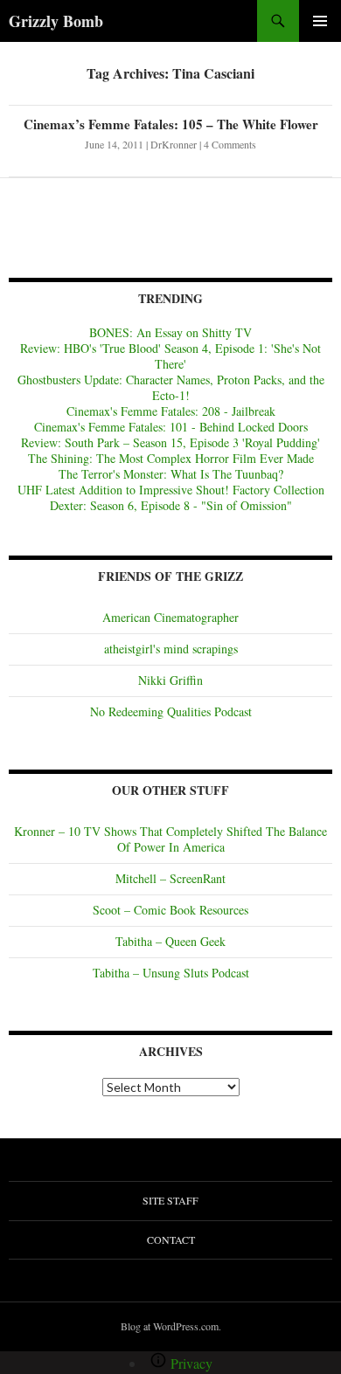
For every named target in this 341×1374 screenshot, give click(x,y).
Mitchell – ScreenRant (170, 878)
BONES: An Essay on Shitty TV (170, 332)
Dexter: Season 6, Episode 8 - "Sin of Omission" (171, 505)
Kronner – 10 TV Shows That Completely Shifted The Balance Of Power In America (170, 839)
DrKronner (173, 144)
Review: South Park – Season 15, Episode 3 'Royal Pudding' (170, 442)
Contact (171, 1239)
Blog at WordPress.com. (171, 1326)
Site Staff (170, 1200)
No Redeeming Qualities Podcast (171, 711)
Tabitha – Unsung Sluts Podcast (171, 972)
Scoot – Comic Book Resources (170, 909)
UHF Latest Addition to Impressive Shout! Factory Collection (170, 489)
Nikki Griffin (170, 680)
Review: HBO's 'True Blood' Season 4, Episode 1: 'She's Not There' (170, 356)
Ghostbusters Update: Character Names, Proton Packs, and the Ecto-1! (170, 387)
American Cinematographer (170, 617)
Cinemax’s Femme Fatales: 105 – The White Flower (171, 124)
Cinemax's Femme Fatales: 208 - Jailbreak (170, 411)
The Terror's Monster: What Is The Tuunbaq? (171, 474)
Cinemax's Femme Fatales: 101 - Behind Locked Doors (171, 426)
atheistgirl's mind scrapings (171, 648)
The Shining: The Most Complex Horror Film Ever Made (171, 458)
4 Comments (230, 144)
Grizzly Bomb (56, 21)
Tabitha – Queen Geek (170, 941)
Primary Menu (320, 21)
